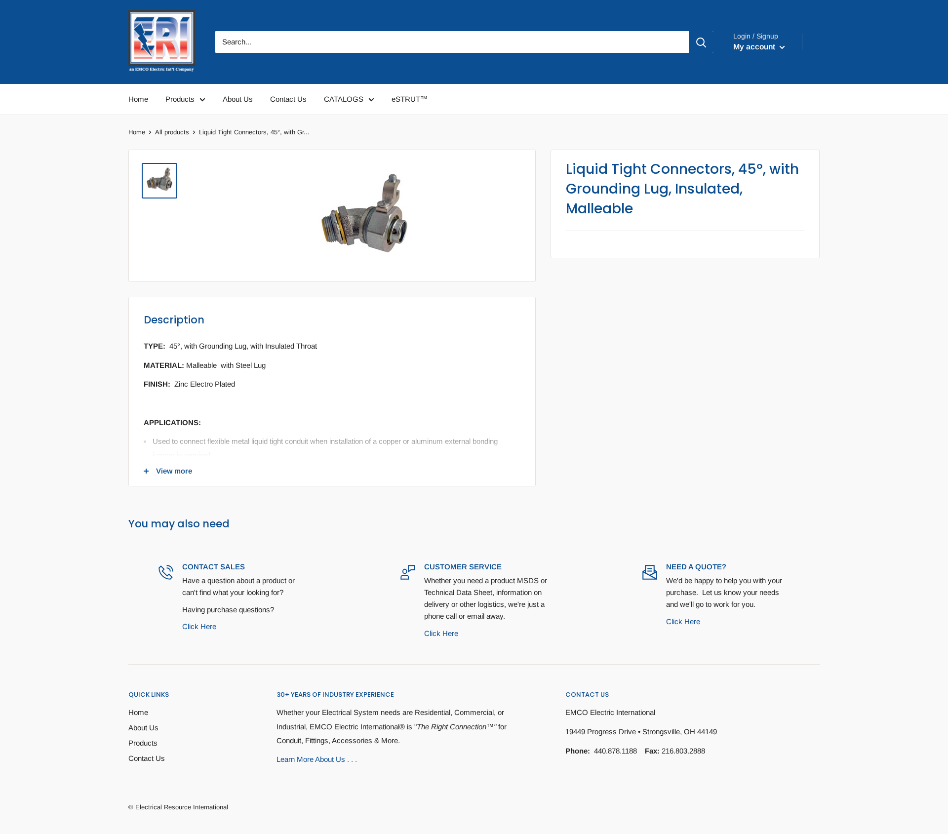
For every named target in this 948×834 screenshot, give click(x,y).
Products (143, 743)
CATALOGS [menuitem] (343, 99)
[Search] (701, 42)
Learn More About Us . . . (316, 759)
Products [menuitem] (180, 99)
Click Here (199, 626)
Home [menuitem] (138, 99)
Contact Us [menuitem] (288, 99)
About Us (143, 727)
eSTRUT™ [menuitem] (410, 99)
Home (136, 132)
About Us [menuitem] (238, 99)
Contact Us (146, 758)
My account (755, 46)
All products (172, 132)
